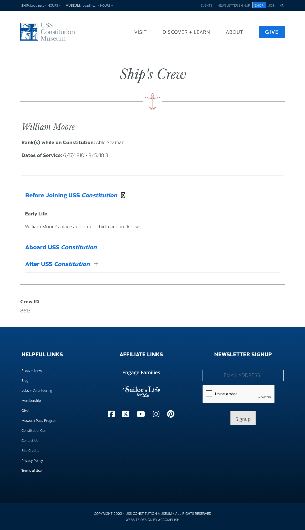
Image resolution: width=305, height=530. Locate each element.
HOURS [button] (53, 5)
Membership (31, 400)
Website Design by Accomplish (152, 519)
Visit (140, 31)
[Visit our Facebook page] (112, 413)
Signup (243, 418)
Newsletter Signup (234, 5)
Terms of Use (31, 470)
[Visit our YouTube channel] (142, 413)
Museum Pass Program (39, 420)
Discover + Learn (186, 31)
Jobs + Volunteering (36, 390)
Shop (259, 5)
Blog (24, 380)
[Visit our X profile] (126, 413)
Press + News (31, 370)
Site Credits (30, 450)
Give (272, 32)
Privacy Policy (32, 460)
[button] (282, 5)
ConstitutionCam (34, 430)
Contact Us (29, 440)
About (234, 31)
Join (271, 5)
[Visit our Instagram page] (157, 413)
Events (207, 5)
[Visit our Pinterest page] (170, 413)
